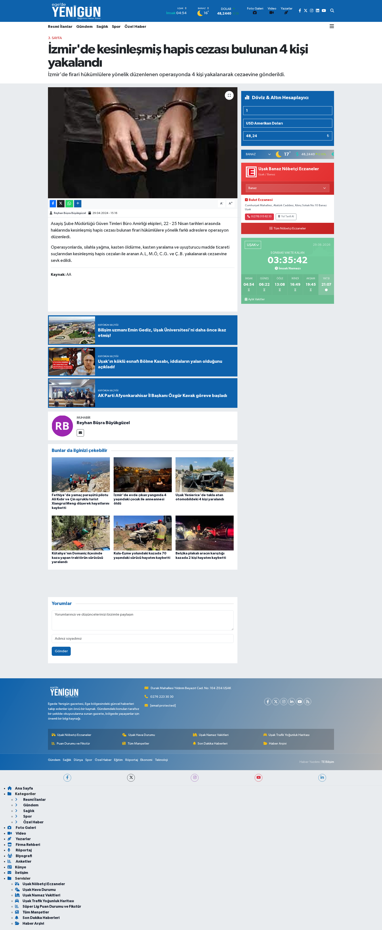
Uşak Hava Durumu (141, 735)
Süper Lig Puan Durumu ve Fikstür (52, 906)
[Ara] (332, 11)
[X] (275, 701)
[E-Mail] (80, 433)
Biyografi (23, 856)
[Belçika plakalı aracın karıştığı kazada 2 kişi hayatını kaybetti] (205, 533)
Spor (116, 27)
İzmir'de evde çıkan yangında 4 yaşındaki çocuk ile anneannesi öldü (140, 499)
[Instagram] (283, 701)
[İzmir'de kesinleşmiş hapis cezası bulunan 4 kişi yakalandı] (142, 142)
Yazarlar (23, 839)
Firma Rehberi (27, 845)
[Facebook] (267, 701)
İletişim (21, 873)
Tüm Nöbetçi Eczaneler (289, 228)
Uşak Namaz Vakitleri (214, 735)
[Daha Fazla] (77, 203)
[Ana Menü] (332, 27)
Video (20, 833)
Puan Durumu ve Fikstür (73, 743)
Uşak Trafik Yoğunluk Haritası (289, 735)
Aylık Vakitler (256, 299)
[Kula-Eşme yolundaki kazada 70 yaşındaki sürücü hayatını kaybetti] (143, 533)
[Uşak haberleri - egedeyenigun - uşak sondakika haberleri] (76, 11)
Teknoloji (161, 760)
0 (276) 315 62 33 (261, 216)
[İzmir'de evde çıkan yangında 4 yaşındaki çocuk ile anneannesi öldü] (143, 474)
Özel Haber (135, 27)
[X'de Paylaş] (61, 203)
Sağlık (102, 27)
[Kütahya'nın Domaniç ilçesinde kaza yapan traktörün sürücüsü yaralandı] (81, 533)
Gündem (84, 27)
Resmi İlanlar (60, 27)
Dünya (78, 760)
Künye (20, 867)
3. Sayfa (55, 38)
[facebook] (67, 778)
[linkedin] (322, 778)
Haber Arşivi (277, 743)
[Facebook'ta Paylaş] (53, 203)
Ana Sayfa (24, 788)
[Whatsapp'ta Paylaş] (69, 203)
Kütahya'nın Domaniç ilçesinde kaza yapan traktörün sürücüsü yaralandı (77, 557)
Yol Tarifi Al (287, 216)
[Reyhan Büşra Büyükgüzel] (62, 426)
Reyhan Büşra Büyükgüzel (70, 213)
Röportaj (131, 760)
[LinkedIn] (291, 701)
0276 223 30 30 (162, 696)
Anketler (23, 861)
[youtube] (258, 778)
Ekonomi (146, 760)
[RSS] (307, 701)
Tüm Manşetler (138, 743)
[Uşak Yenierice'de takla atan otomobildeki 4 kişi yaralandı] (205, 474)
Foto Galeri (25, 828)
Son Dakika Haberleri (212, 743)
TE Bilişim (327, 762)
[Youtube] (299, 701)
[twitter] (131, 778)
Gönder (61, 651)
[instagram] (195, 778)
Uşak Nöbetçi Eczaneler (74, 735)
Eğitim (118, 760)
